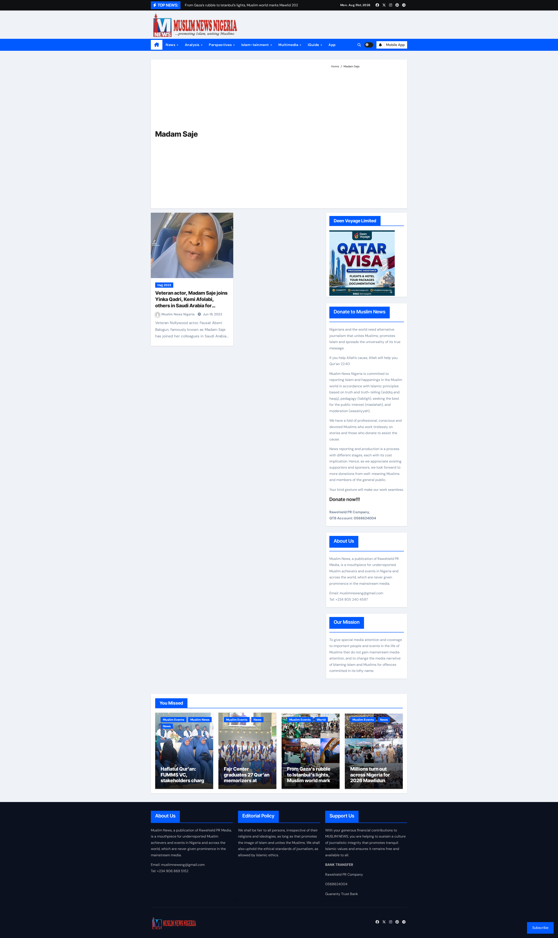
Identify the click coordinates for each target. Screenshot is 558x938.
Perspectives (221, 44)
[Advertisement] (366, 136)
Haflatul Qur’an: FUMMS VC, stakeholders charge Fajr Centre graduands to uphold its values (184, 783)
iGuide (314, 44)
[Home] (156, 45)
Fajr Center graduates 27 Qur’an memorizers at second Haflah (246, 777)
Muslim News (199, 720)
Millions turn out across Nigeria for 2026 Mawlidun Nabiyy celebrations (372, 777)
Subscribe (540, 927)
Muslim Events (173, 720)
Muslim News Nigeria (178, 314)
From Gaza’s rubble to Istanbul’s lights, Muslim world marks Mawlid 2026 (310, 777)
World (321, 720)
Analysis (193, 44)
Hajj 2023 (164, 285)
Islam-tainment (255, 44)
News (171, 44)
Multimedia (288, 44)
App (332, 44)
